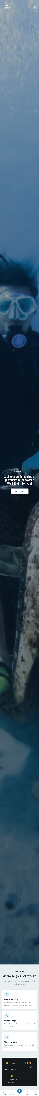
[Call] (35, 7)
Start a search (19, 491)
